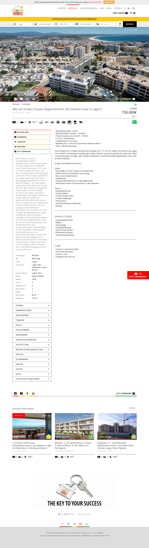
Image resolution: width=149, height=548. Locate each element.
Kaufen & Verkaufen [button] (89, 8)
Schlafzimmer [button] (22, 330)
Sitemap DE (97, 536)
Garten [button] (19, 364)
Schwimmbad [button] (22, 359)
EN (103, 536)
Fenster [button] (19, 354)
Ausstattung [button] (22, 344)
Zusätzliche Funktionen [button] (27, 379)
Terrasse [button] (20, 320)
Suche (129, 24)
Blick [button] (18, 374)
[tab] (32, 305)
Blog (102, 8)
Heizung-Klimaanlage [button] (26, 340)
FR (108, 536)
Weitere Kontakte (85, 514)
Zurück (132, 408)
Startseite (61, 8)
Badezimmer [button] (21, 335)
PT (106, 536)
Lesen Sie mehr (96, 2)
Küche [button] (19, 325)
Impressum (43, 536)
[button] (129, 7)
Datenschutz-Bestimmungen (58, 536)
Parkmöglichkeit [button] (24, 310)
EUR (133, 116)
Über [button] (108, 8)
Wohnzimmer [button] (22, 315)
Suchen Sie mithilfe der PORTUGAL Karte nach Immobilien (74, 19)
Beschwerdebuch (74, 536)
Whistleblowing (87, 536)
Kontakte (118, 8)
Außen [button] (19, 369)
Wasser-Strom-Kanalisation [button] (29, 349)
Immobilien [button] (72, 8)
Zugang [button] (19, 305)
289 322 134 (67, 514)
